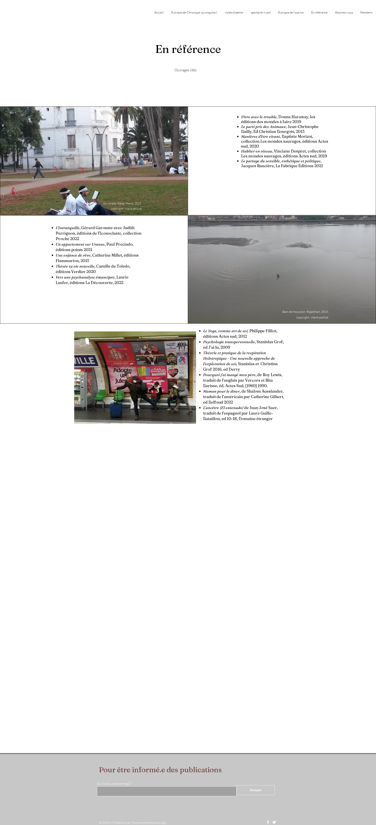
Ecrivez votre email (113, 783)
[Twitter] (274, 822)
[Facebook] (268, 822)
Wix (164, 822)
